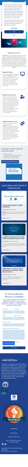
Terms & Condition (13, 451)
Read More (5, 218)
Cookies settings (14, 28)
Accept (14, 31)
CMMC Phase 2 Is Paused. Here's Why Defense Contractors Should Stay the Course (12, 270)
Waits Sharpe (7, 209)
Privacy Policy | (5, 451)
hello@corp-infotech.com (14, 436)
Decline (14, 35)
